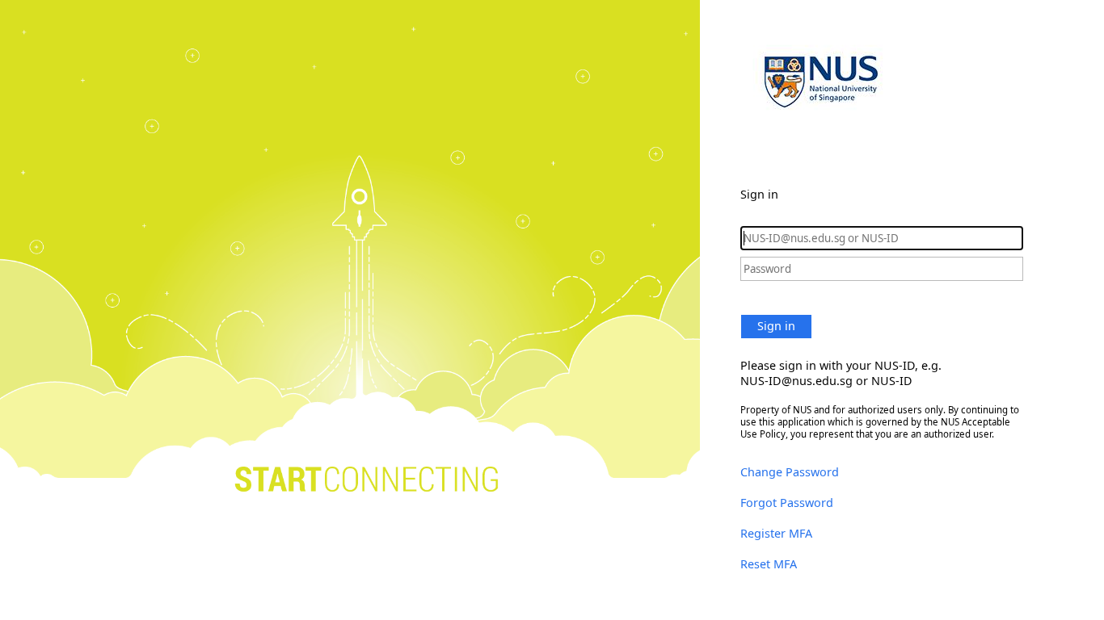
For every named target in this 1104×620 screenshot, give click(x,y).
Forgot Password (786, 502)
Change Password (789, 472)
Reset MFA (768, 564)
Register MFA (776, 533)
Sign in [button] (776, 325)
